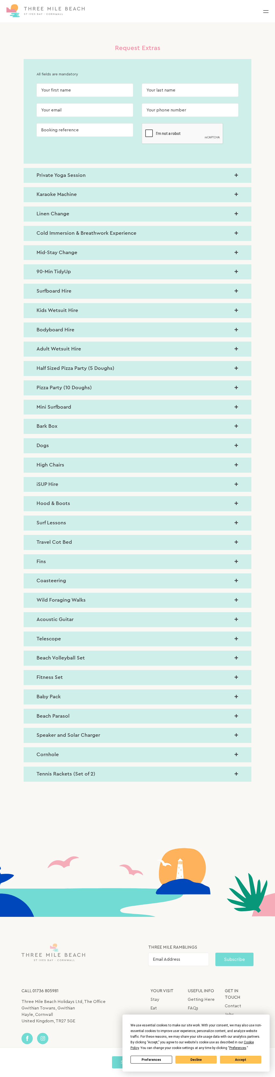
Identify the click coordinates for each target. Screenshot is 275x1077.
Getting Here (201, 999)
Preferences (151, 1060)
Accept (240, 1060)
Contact (233, 1006)
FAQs (193, 1008)
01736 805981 (45, 991)
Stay (154, 999)
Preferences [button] (237, 1048)
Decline (196, 1060)
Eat (153, 1008)
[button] (266, 11)
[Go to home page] (45, 11)
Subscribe (234, 959)
